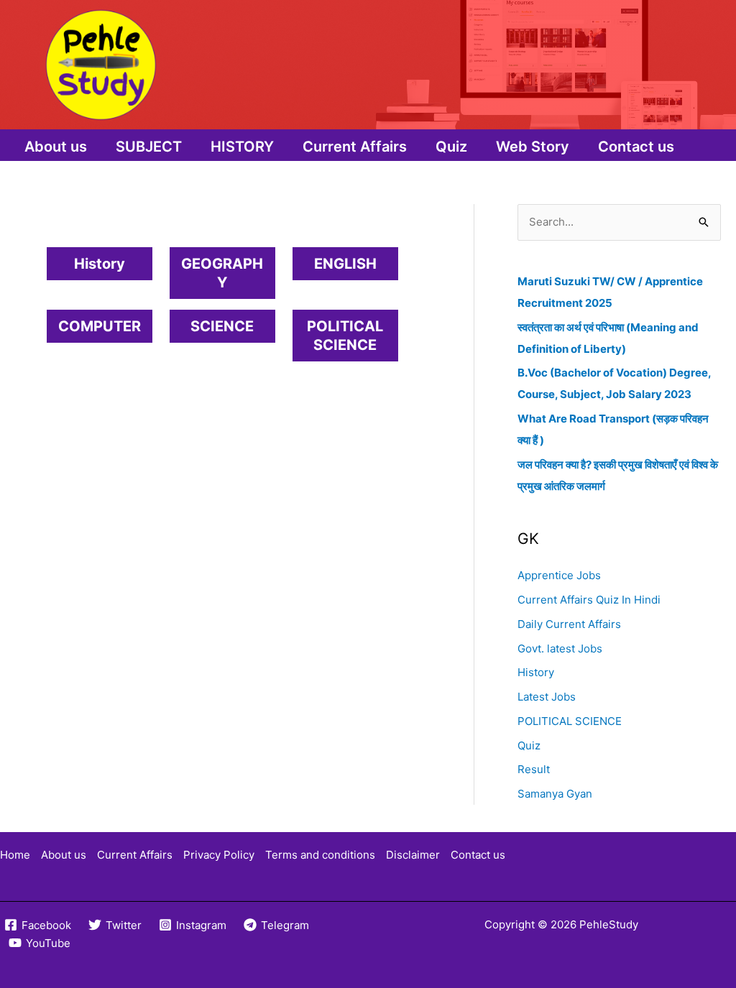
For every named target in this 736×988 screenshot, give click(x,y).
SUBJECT (149, 146)
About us (55, 146)
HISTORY (242, 146)
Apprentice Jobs (559, 575)
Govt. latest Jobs (560, 648)
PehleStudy (608, 924)
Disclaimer (413, 855)
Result (534, 769)
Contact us (636, 146)
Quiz (451, 146)
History (536, 672)
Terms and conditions (320, 855)
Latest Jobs (547, 696)
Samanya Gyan (555, 793)
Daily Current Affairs (569, 624)
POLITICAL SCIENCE (570, 721)
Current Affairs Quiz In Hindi (589, 599)
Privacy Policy (218, 855)
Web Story (532, 146)
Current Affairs (355, 146)
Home (15, 855)
